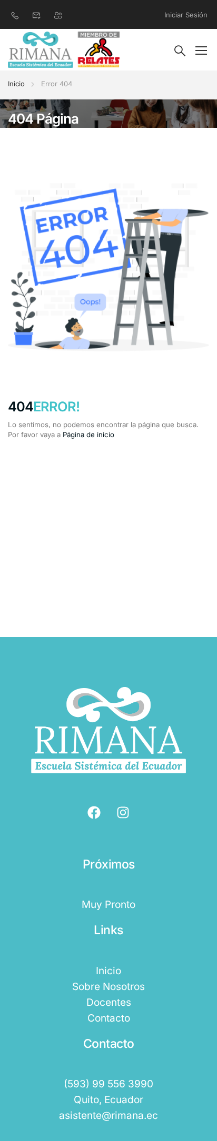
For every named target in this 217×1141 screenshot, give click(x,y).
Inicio (16, 83)
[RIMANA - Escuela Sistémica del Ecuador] (64, 50)
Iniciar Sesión (186, 15)
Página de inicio (88, 434)
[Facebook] (94, 813)
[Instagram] (123, 813)
